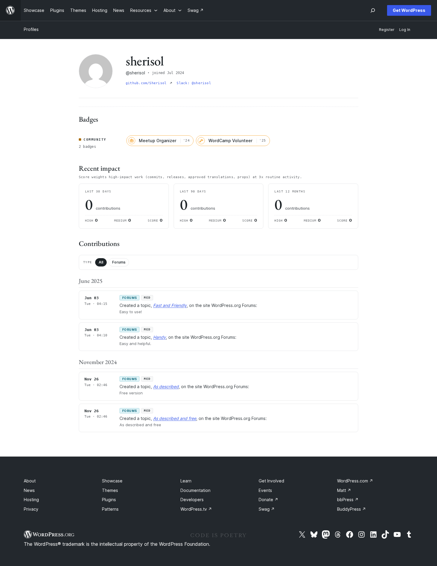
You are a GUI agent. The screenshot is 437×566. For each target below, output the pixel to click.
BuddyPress (351, 509)
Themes (110, 490)
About (30, 480)
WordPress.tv (196, 509)
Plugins (109, 499)
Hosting (31, 499)
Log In (404, 29)
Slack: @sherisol (194, 83)
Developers (192, 499)
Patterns (110, 509)
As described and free (174, 418)
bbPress (348, 499)
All (101, 262)
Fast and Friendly (170, 305)
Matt (344, 490)
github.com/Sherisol (147, 83)
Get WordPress (409, 10)
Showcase (112, 480)
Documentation (195, 490)
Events (265, 490)
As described (166, 386)
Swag (267, 509)
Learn (185, 480)
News (29, 490)
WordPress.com (355, 480)
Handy (159, 337)
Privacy (31, 509)
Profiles (31, 29)
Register (386, 29)
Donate (268, 499)
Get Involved (271, 480)
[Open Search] (372, 10)
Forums (118, 262)
